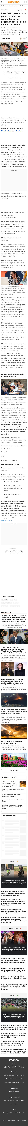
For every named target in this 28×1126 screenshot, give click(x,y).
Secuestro (20, 5)
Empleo (17, 1091)
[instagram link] (12, 1067)
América (6, 1075)
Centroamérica (7, 1082)
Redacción (11, 1091)
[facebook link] (5, 1067)
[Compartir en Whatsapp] (4, 73)
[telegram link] (19, 1067)
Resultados (13, 599)
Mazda (15, 5)
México (16, 1078)
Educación (4, 606)
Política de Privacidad (20, 1113)
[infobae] (14, 2)
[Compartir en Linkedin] (15, 73)
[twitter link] (9, 1067)
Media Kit (16, 1104)
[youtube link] (15, 1067)
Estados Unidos (10, 1078)
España (22, 1075)
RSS (23, 1082)
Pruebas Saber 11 (6, 603)
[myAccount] (25, 2)
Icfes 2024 (4, 599)
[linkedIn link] (22, 1067)
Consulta (16, 603)
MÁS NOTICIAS (14, 770)
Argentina (11, 1075)
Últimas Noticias (16, 1082)
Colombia (4, 10)
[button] (2, 2)
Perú (21, 1078)
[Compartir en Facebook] (8, 73)
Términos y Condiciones (8, 1113)
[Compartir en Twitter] (11, 73)
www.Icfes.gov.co (6, 520)
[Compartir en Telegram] (18, 73)
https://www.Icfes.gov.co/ (9, 217)
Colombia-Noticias (15, 606)
